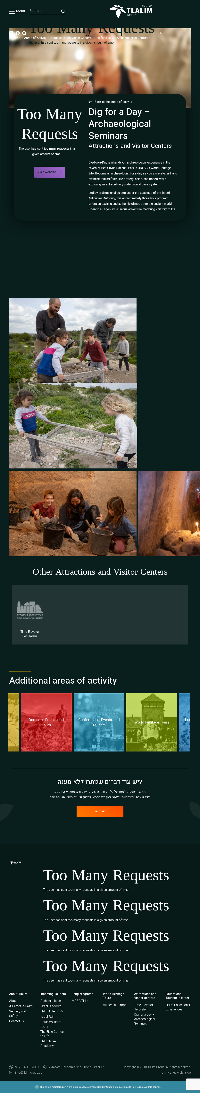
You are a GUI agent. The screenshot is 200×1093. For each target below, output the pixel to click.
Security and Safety (17, 1013)
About (13, 1001)
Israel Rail (47, 1016)
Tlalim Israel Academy (48, 1043)
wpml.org (72, 1086)
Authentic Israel (51, 1001)
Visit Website (47, 172)
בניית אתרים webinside (176, 1072)
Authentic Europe (115, 1005)
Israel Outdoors (51, 1006)
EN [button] (160, 33)
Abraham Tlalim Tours (50, 1024)
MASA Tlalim (80, 1001)
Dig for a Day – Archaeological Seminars (144, 1019)
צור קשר (100, 811)
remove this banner (149, 1086)
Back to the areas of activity (113, 102)
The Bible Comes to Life (52, 1034)
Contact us (16, 1021)
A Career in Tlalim (21, 1006)
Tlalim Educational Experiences (177, 1007)
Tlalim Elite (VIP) (51, 1011)
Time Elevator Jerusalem (143, 1007)
